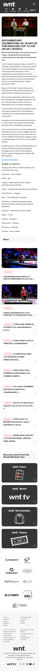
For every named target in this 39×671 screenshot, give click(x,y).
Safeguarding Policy (9, 632)
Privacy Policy (7, 634)
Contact (22, 623)
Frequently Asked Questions (25, 618)
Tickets (5, 621)
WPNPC (22, 621)
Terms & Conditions (9, 630)
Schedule (6, 619)
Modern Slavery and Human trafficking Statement (9, 639)
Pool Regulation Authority (25, 639)
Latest (5, 617)
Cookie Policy (7, 636)
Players (5, 625)
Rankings (6, 623)
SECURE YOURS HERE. (10, 160)
